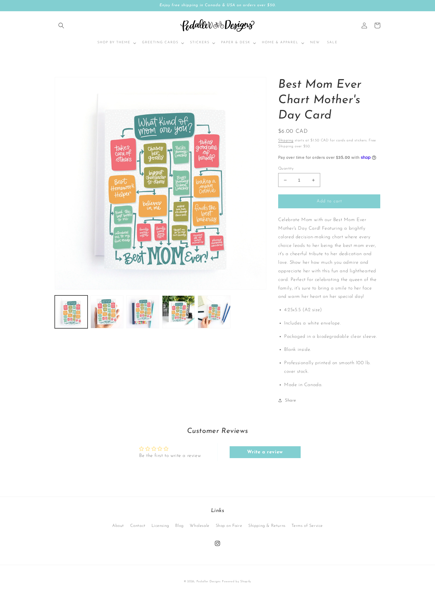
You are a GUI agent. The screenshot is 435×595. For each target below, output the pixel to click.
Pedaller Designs (208, 581)
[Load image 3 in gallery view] (142, 311)
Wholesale (199, 526)
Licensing (160, 526)
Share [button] (290, 400)
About (118, 526)
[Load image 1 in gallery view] (71, 311)
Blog (179, 526)
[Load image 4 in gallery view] (178, 311)
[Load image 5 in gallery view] (214, 311)
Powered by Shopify (236, 581)
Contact (138, 526)
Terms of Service (307, 526)
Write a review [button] (265, 452)
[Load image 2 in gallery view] (107, 311)
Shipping (286, 140)
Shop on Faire (229, 526)
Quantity (286, 168)
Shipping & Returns (267, 526)
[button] (61, 25)
